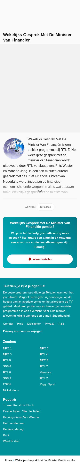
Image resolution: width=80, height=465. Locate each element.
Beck (6, 435)
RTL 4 (44, 354)
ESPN (7, 384)
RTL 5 (7, 360)
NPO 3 (7, 354)
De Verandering (13, 429)
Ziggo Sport (47, 384)
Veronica (45, 372)
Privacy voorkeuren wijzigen (22, 331)
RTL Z (44, 378)
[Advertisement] (40, 88)
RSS (61, 323)
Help (20, 323)
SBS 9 (7, 378)
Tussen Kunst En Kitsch (18, 405)
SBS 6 (7, 366)
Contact (8, 323)
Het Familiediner (13, 423)
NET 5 (44, 360)
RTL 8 (7, 372)
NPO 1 (7, 348)
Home (8, 460)
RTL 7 (44, 366)
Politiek (46, 207)
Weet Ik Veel (11, 441)
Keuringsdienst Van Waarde (21, 417)
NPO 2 (44, 348)
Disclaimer (34, 323)
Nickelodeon (11, 390)
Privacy (49, 323)
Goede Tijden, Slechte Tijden (21, 411)
